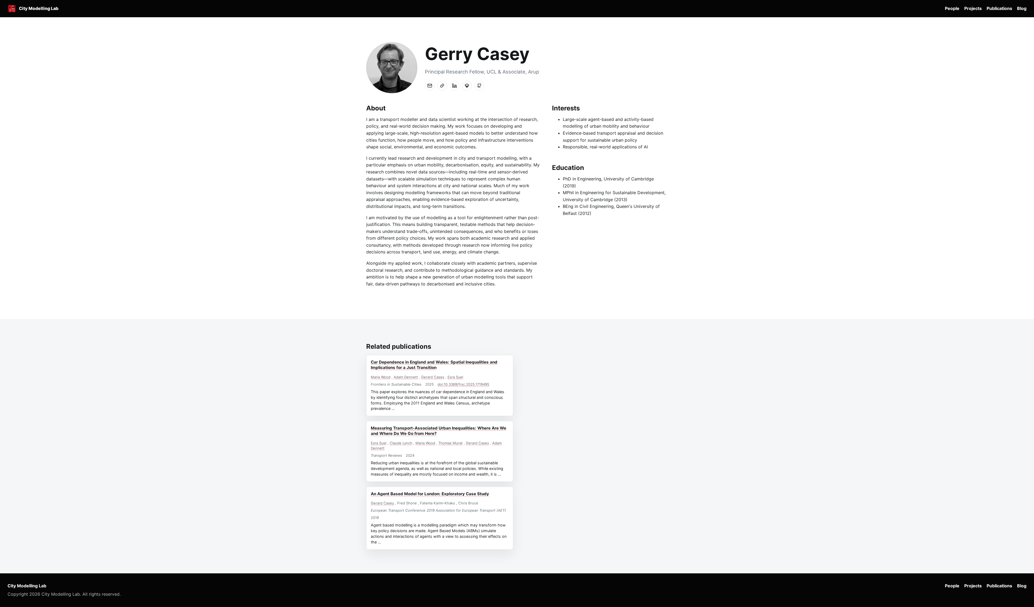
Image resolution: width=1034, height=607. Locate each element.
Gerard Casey (432, 377)
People (952, 8)
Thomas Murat (450, 443)
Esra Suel (455, 377)
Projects (973, 8)
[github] (479, 85)
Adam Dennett (406, 377)
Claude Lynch (401, 443)
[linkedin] (454, 85)
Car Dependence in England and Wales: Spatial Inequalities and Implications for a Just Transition (434, 365)
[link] (442, 85)
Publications (999, 8)
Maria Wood (380, 377)
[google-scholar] (467, 85)
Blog (1021, 8)
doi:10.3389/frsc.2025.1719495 (463, 384)
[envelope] (430, 85)
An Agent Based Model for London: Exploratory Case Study (430, 493)
